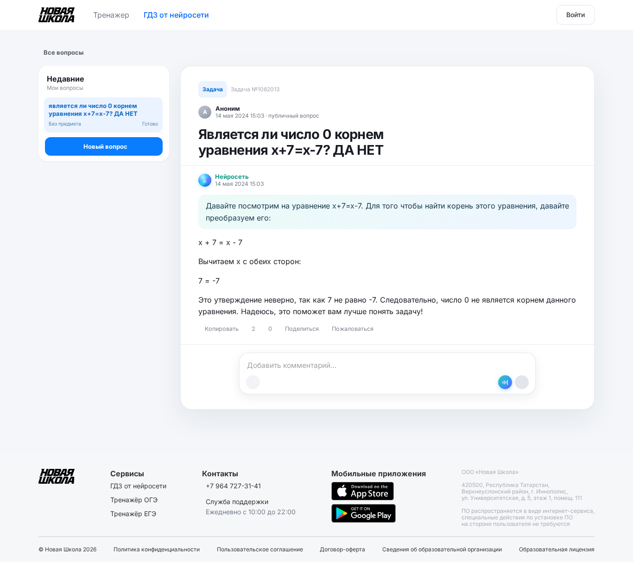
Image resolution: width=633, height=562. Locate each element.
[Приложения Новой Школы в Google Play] (363, 513)
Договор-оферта (342, 549)
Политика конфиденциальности (157, 549)
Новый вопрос (105, 146)
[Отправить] (522, 382)
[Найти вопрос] (153, 83)
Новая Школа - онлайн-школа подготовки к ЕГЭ (56, 13)
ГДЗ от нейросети (176, 14)
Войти (575, 15)
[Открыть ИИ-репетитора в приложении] (505, 382)
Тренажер (111, 14)
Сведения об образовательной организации (442, 549)
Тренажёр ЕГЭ (133, 514)
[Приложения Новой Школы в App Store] (362, 491)
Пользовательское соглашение (260, 549)
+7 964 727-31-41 (233, 486)
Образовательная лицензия (557, 549)
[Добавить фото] (253, 382)
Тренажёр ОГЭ (134, 500)
